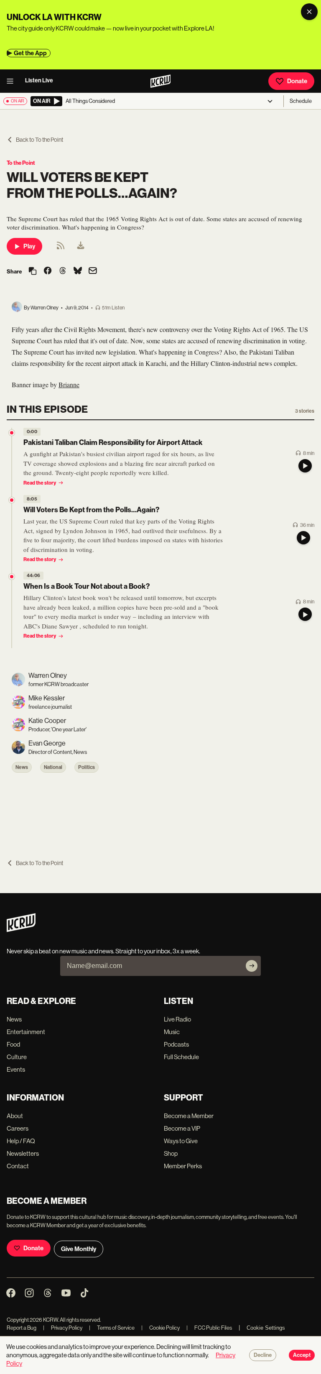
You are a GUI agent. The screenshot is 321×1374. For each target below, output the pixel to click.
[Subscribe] (251, 966)
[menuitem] (81, 246)
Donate (297, 81)
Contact (18, 1166)
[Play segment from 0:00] (12, 433)
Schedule (301, 101)
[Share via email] (93, 271)
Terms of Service (112, 1328)
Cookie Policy (160, 1328)
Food (13, 1044)
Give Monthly (78, 1249)
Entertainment (26, 1031)
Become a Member (189, 1115)
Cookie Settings (266, 1328)
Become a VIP (182, 1128)
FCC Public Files (209, 1328)
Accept (302, 1355)
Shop (171, 1153)
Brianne (69, 384)
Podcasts (176, 1044)
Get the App (30, 53)
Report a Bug (21, 1328)
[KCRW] (21, 929)
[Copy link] (32, 271)
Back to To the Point (39, 139)
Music (172, 1031)
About (15, 1115)
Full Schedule (181, 1056)
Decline (263, 1355)
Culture (17, 1056)
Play (29, 246)
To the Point (21, 163)
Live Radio (177, 1019)
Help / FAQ (21, 1140)
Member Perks (183, 1166)
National (53, 767)
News (21, 767)
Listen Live (39, 80)
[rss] (61, 248)
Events (16, 1069)
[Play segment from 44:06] (12, 577)
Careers (17, 1128)
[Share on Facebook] (47, 271)
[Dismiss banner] (309, 11)
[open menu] (12, 81)
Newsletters (23, 1153)
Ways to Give (181, 1140)
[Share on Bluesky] (78, 271)
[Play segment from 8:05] (12, 500)
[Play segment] (305, 465)
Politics (86, 767)
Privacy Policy (62, 1328)
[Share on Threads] (63, 271)
